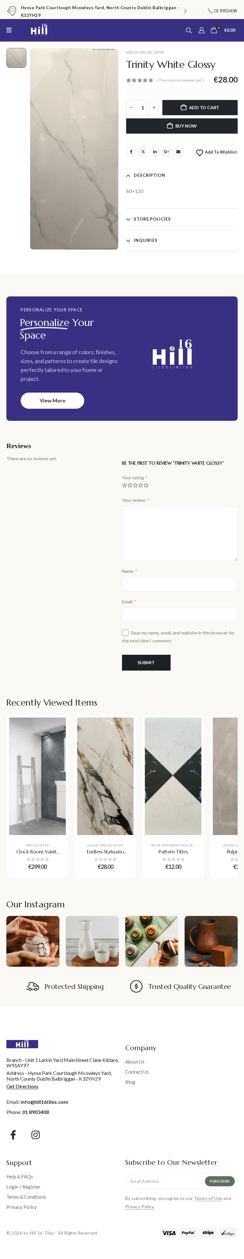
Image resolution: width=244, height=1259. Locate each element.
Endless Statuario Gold (105, 855)
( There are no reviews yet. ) (180, 80)
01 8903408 (35, 1112)
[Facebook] (13, 1135)
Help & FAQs (19, 1176)
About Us (135, 1061)
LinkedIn (155, 152)
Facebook (131, 152)
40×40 (155, 845)
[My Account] (201, 30)
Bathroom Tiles (175, 845)
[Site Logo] (39, 30)
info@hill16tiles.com (44, 1102)
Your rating (135, 477)
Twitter (143, 152)
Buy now (186, 126)
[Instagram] (36, 1135)
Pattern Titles (173, 851)
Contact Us (137, 1072)
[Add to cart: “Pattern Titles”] (192, 727)
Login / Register (23, 1186)
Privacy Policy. (140, 1206)
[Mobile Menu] (11, 30)
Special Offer (151, 52)
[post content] (37, 776)
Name (129, 571)
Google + (166, 152)
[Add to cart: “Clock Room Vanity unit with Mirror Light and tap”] (56, 727)
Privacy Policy (21, 1207)
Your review (135, 500)
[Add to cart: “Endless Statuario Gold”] (124, 727)
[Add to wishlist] (56, 743)
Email (178, 152)
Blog (130, 1082)
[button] (8, 11)
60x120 (132, 52)
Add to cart (204, 107)
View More (52, 400)
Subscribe (220, 1181)
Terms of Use (208, 1198)
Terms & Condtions (26, 1197)
